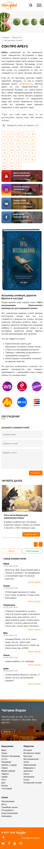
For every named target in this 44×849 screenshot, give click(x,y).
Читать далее (34, 582)
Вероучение (7, 746)
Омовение (6, 762)
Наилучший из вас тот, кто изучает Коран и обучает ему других (19, 719)
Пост (3, 779)
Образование (29, 765)
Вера (3, 750)
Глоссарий (6, 788)
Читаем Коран (13, 710)
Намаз (4, 768)
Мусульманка (7, 801)
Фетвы (4, 785)
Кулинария (6, 816)
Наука (26, 774)
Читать (7, 731)
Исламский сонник (32, 782)
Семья (4, 797)
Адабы (4, 776)
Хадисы (5, 774)
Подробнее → (31, 534)
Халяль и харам (9, 765)
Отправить (36, 473)
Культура (27, 756)
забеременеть (26, 84)
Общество (28, 746)
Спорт (26, 779)
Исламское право (32, 753)
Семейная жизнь (9, 807)
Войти (12, 551)
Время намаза (8, 771)
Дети (3, 804)
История (27, 750)
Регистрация (32, 551)
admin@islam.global (30, 838)
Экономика (28, 776)
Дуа (3, 782)
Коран (4, 753)
